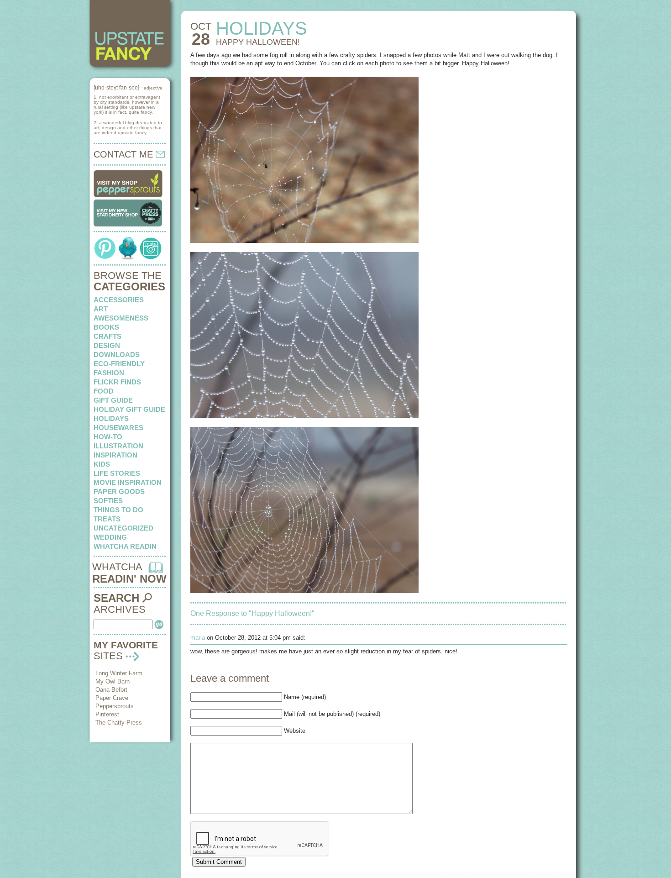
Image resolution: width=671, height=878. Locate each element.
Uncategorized (123, 528)
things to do (118, 510)
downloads (117, 354)
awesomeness (121, 318)
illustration (118, 446)
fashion (109, 373)
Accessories (119, 300)
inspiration (115, 455)
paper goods (119, 491)
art (101, 309)
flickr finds (117, 382)
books (106, 327)
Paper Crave (111, 697)
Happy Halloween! (258, 42)
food (104, 391)
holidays (111, 418)
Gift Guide (113, 400)
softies (108, 501)
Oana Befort (111, 689)
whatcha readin (125, 546)
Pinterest (107, 714)
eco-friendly (119, 364)
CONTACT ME (125, 154)
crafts (107, 336)
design (107, 345)
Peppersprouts (114, 706)
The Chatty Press (118, 722)
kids (102, 464)
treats (107, 519)
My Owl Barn (112, 681)
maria (197, 637)
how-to (108, 437)
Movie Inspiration (128, 482)
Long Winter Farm (118, 673)
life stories (117, 473)
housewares (118, 427)
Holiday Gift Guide (129, 409)
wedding (110, 537)
